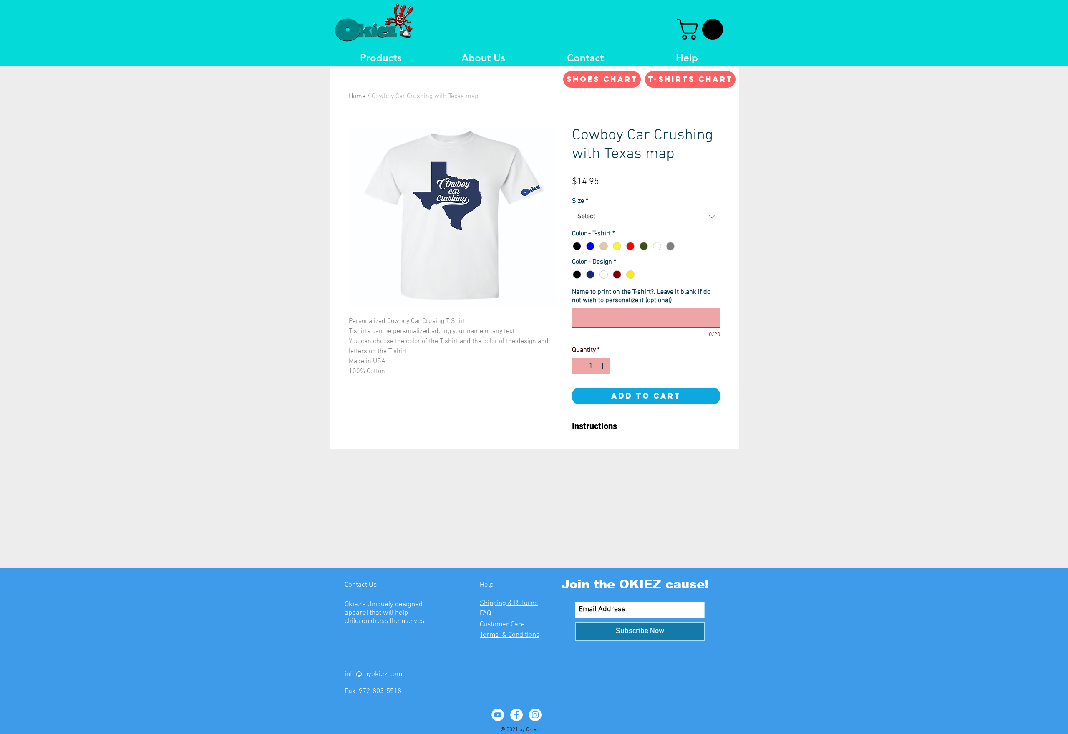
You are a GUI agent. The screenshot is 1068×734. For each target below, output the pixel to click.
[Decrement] (579, 366)
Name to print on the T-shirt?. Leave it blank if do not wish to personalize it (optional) (641, 296)
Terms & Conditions (509, 635)
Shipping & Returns (509, 603)
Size (580, 201)
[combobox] (646, 216)
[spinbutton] (591, 366)
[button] (702, 29)
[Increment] (603, 366)
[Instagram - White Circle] (535, 715)
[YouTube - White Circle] (497, 715)
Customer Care (502, 624)
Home (357, 96)
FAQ (485, 614)
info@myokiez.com (373, 674)
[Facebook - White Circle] (516, 715)
